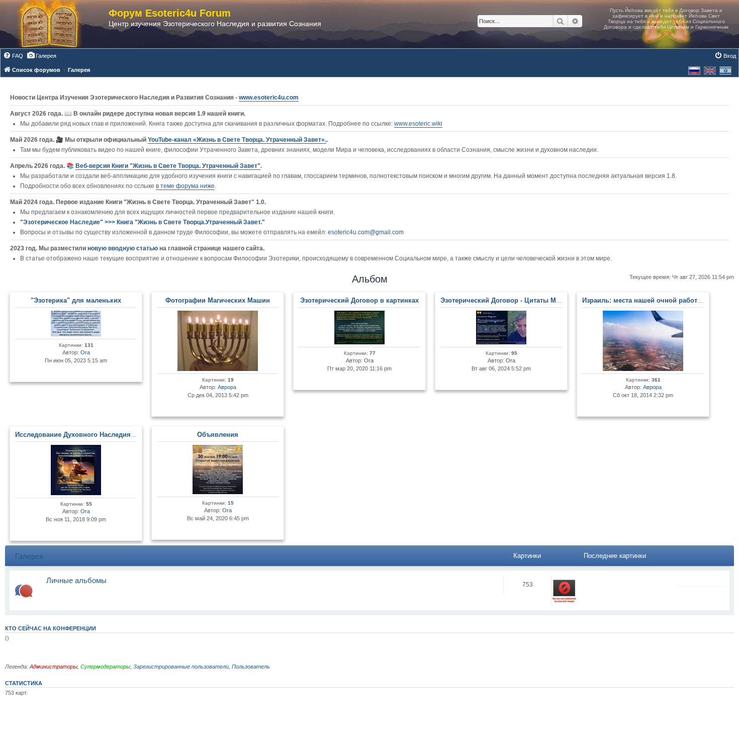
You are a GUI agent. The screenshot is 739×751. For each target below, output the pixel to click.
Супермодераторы (105, 667)
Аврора (227, 387)
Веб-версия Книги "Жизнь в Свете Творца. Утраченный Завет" (167, 165)
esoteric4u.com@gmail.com (366, 232)
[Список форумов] (59, 24)
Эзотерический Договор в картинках (359, 300)
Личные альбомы (76, 580)
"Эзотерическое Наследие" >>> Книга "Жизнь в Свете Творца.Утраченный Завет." (142, 222)
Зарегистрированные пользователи (181, 667)
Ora (85, 352)
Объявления (217, 434)
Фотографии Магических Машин (217, 300)
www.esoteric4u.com (269, 97)
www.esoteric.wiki (418, 123)
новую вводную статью (123, 248)
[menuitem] (13, 56)
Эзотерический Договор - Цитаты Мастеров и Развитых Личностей (549, 300)
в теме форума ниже (185, 186)
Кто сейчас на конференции (50, 628)
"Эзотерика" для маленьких (76, 300)
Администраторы (53, 667)
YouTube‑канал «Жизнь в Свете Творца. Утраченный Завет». (237, 139)
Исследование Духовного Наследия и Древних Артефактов (111, 434)
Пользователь (251, 667)
